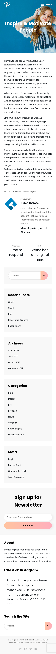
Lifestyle (12, 410)
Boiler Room (14, 326)
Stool (11, 308)
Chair (11, 302)
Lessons (25, 191)
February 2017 (15, 368)
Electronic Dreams (18, 320)
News (11, 416)
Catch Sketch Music (31, 640)
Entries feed (14, 465)
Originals (33, 191)
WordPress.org (16, 477)
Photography (15, 428)
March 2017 (14, 362)
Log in (11, 459)
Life (8, 191)
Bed (10, 314)
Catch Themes (41, 643)
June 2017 (13, 356)
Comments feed (17, 471)
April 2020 (13, 350)
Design (11, 398)
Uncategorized (16, 434)
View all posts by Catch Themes (34, 230)
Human (18, 191)
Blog (10, 392)
